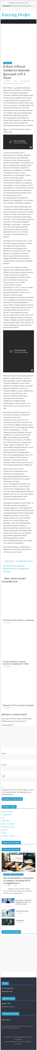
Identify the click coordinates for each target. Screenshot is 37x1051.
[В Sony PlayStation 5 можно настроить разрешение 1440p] (18, 627)
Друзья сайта (6, 1003)
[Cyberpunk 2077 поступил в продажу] (18, 671)
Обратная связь (7, 991)
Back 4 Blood (6, 83)
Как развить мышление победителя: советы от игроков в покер (23, 902)
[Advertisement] (18, 953)
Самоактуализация (21, 911)
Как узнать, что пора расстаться (18, 561)
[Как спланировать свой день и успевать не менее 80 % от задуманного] (18, 854)
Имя (4, 753)
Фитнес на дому (7, 812)
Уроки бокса (6, 821)
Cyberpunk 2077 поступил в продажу (18, 705)
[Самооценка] (8, 920)
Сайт (3, 776)
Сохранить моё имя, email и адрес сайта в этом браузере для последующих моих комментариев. (18, 792)
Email (4, 765)
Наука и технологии (8, 824)
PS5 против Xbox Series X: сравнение (18, 620)
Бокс (3, 818)
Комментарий (8, 725)
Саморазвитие (7, 815)
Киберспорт (7, 63)
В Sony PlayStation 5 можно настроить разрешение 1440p (15, 662)
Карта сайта (6, 1020)
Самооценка (19, 920)
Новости (4, 830)
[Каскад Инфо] (4, 22)
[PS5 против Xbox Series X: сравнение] (18, 586)
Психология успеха (8, 827)
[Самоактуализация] (8, 910)
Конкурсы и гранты (8, 836)
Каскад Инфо (16, 14)
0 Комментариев (25, 81)
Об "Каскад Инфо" (8, 988)
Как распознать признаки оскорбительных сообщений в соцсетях (16, 569)
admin (15, 81)
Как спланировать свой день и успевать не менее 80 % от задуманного (18, 880)
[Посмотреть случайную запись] (16, 22)
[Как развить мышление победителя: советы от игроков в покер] (8, 899)
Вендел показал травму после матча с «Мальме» (21, 7)
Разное (4, 833)
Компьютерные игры (17, 83)
